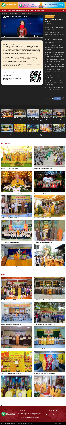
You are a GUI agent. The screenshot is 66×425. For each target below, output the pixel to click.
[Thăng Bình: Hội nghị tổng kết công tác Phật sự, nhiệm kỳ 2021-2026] (20, 113)
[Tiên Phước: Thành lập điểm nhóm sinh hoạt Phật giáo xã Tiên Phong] (49, 361)
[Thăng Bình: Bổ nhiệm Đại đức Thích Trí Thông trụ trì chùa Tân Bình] (20, 128)
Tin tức (9, 10)
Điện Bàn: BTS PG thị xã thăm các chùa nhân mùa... (43, 242)
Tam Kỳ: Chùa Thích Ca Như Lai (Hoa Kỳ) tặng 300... (10, 217)
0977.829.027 (23, 418)
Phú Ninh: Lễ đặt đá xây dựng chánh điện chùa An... (10, 168)
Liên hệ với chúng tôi (57, 423)
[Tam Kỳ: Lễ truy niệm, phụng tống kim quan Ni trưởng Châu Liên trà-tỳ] (49, 255)
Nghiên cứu (22, 10)
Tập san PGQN (33, 10)
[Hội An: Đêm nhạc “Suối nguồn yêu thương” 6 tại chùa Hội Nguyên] (49, 181)
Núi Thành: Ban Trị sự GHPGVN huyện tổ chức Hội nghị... (11, 324)
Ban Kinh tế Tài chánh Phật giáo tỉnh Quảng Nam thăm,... (44, 398)
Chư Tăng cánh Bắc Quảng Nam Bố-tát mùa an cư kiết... (11, 398)
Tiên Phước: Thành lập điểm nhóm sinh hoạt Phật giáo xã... (44, 373)
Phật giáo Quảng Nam (14, 13)
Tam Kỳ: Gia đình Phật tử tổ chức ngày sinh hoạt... (10, 242)
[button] (63, 10)
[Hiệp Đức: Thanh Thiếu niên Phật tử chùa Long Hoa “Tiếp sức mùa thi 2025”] (46, 113)
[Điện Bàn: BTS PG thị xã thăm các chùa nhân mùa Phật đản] (49, 230)
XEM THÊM (14, 107)
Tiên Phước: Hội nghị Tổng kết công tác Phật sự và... (43, 348)
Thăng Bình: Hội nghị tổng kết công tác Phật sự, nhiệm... (44, 299)
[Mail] (61, 1)
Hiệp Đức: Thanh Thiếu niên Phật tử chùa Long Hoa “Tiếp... (44, 324)
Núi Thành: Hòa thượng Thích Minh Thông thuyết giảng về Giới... (13, 193)
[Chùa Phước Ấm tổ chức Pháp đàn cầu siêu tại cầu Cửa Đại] (59, 128)
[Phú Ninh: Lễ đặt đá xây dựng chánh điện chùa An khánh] (16, 156)
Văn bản (13, 10)
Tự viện (27, 10)
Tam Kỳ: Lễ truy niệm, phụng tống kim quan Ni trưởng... (44, 266)
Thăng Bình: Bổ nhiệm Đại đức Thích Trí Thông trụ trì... (11, 373)
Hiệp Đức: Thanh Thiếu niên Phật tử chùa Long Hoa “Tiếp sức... (45, 119)
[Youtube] (64, 1)
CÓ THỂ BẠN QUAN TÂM (6, 107)
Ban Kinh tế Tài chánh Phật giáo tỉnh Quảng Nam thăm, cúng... (45, 134)
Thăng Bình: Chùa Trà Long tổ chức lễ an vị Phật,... (43, 217)
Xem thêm (32, 269)
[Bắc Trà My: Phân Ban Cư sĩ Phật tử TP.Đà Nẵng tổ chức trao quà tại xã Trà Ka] (7, 113)
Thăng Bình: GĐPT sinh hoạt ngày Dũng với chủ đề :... (43, 168)
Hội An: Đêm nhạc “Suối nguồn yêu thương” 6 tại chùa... (44, 193)
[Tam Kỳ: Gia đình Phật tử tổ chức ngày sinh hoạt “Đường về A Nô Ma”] (16, 230)
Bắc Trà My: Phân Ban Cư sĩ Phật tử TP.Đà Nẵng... (10, 299)
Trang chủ (4, 10)
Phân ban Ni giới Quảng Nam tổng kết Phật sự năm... (10, 266)
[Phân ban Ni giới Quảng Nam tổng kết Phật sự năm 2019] (16, 255)
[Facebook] (59, 1)
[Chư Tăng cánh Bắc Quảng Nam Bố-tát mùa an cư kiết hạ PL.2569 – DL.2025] (33, 128)
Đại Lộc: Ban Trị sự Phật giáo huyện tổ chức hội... (10, 348)
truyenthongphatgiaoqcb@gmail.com (32, 417)
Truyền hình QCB (40, 10)
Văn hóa (18, 10)
